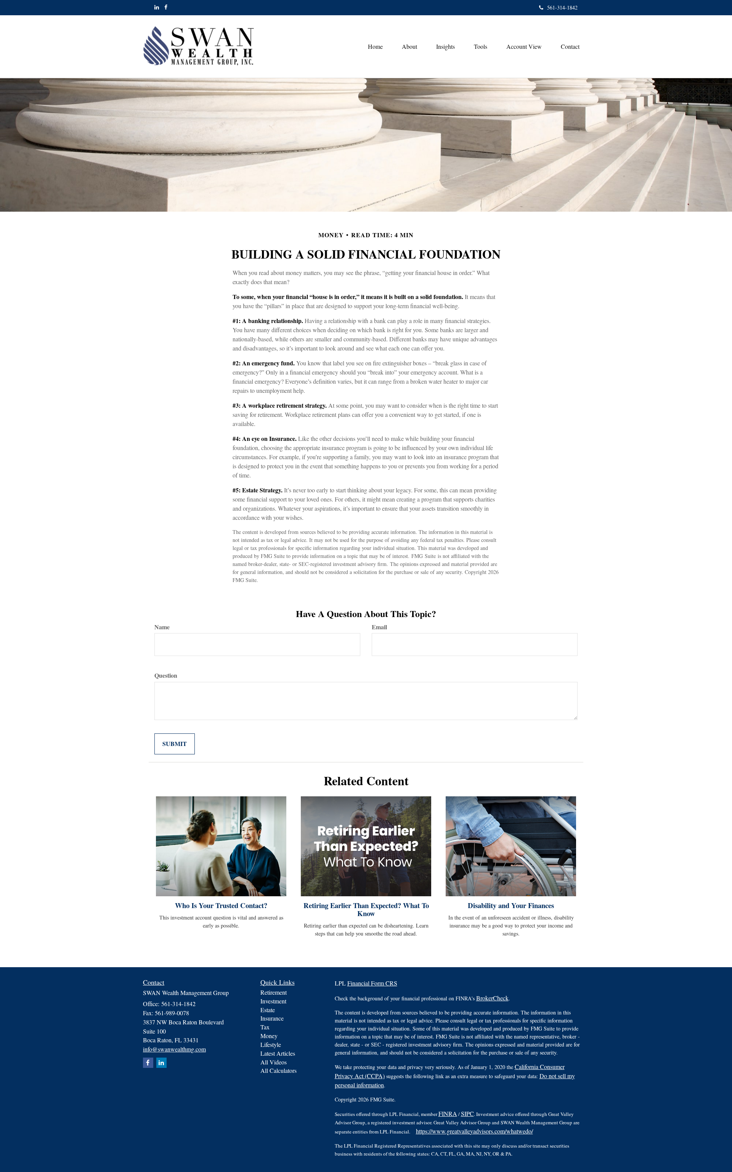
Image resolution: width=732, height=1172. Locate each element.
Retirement (273, 992)
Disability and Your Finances (511, 905)
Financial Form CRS (372, 983)
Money (269, 1036)
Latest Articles (277, 1053)
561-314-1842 (562, 7)
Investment (273, 1001)
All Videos (273, 1062)
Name (162, 627)
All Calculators (278, 1070)
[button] (409, 47)
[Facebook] (165, 7)
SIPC (467, 1113)
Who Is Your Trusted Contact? (221, 905)
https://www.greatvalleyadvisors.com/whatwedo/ (474, 1131)
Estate (267, 1010)
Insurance (272, 1018)
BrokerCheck (492, 998)
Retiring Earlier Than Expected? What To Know (366, 909)
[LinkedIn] (156, 7)
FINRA (447, 1113)
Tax (265, 1027)
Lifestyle (270, 1044)
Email (379, 627)
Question (165, 675)
